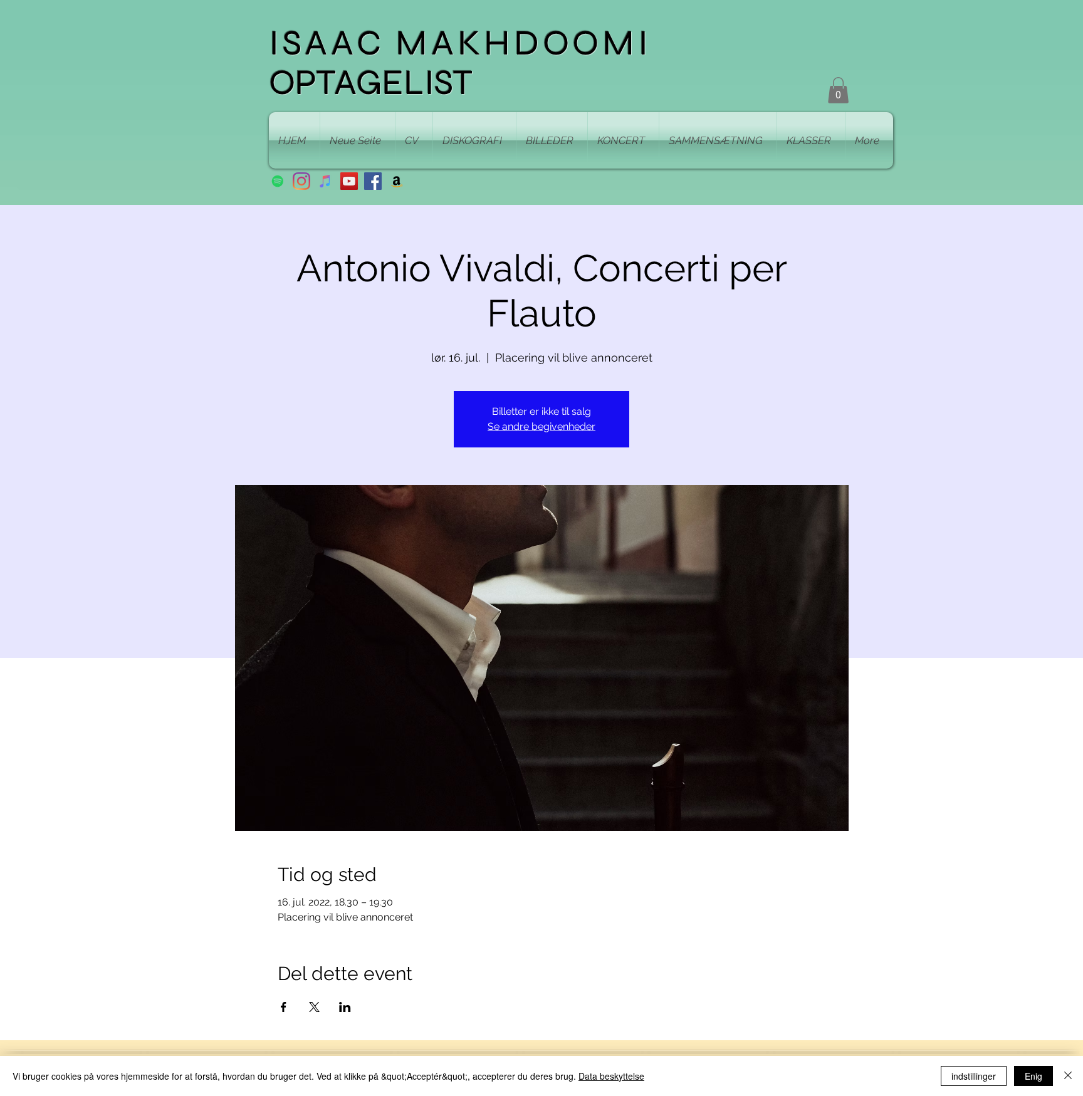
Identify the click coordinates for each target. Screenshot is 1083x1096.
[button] (838, 90)
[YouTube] (349, 181)
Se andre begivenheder (541, 426)
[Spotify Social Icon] (277, 181)
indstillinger (973, 1076)
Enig (1033, 1076)
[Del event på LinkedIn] (345, 1007)
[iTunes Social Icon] (325, 181)
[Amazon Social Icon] (396, 181)
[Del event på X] (314, 1007)
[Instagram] (301, 181)
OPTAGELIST (371, 82)
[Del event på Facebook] (284, 1007)
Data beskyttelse (611, 1076)
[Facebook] (373, 181)
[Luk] (1067, 1076)
